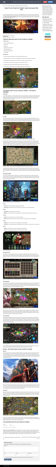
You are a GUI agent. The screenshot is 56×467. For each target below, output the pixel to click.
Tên (5, 453)
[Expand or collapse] (12, 36)
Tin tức (6, 5)
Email (17, 453)
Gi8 (4, 2)
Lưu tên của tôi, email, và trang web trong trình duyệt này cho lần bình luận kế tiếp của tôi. (19, 457)
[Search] (40, 2)
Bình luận (5, 445)
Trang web (29, 453)
